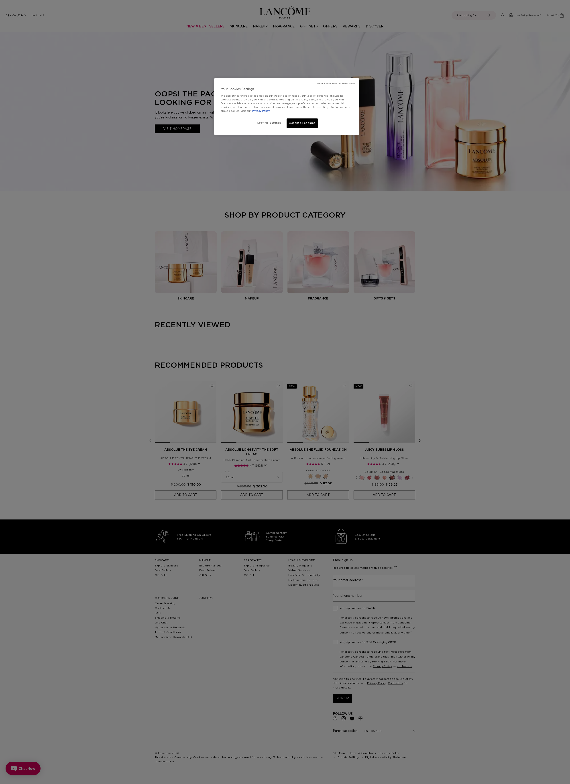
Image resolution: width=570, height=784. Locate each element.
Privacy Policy (261, 111)
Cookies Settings (269, 123)
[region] (286, 106)
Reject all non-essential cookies (336, 84)
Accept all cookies (302, 123)
